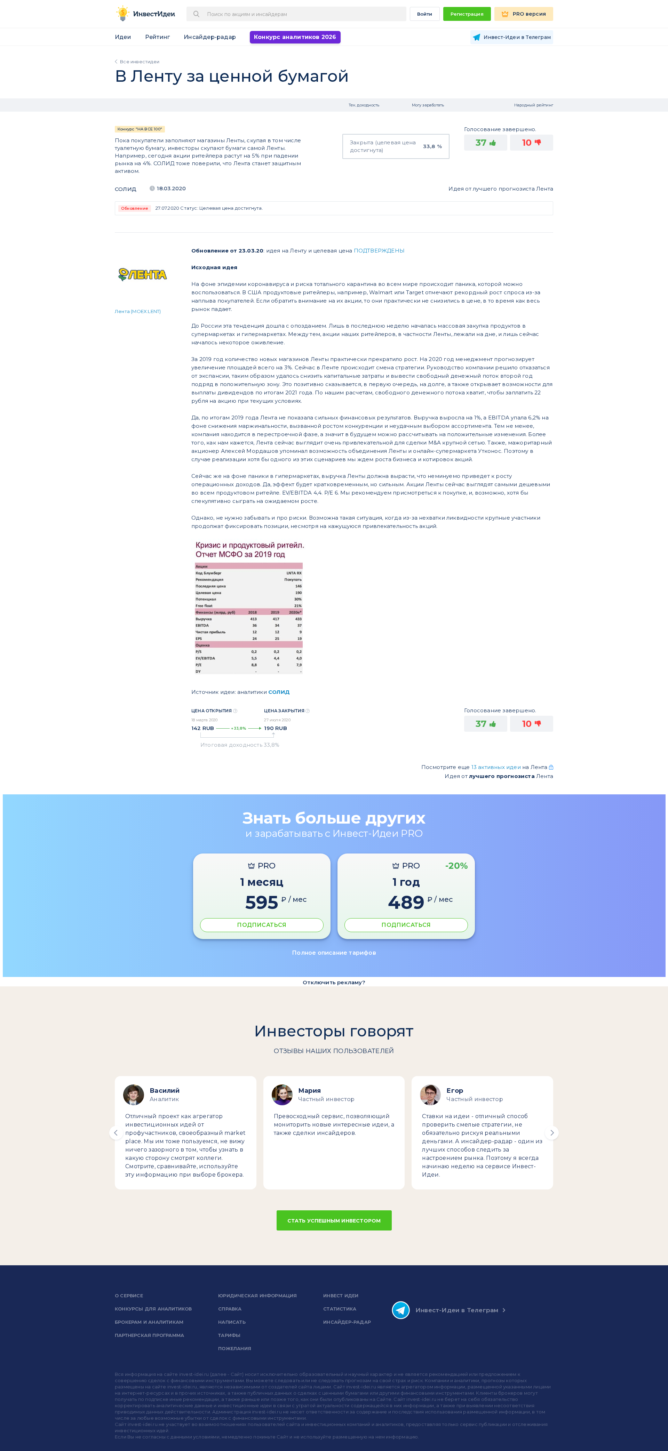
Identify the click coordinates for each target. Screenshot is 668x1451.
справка (229, 1309)
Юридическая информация (257, 1295)
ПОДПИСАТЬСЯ (261, 925)
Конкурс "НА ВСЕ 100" (140, 129)
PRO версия (529, 14)
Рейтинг (157, 37)
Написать (232, 1322)
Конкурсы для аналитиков (153, 1309)
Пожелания (234, 1348)
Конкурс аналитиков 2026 (295, 37)
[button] (116, 1133)
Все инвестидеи (139, 61)
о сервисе (129, 1295)
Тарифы (229, 1335)
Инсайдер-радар (210, 37)
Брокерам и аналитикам (149, 1322)
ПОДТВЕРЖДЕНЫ (379, 250)
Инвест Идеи (340, 1295)
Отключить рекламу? (334, 982)
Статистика (339, 1309)
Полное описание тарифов (334, 952)
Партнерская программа (149, 1335)
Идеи (123, 37)
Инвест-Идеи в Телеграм (456, 1310)
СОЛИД (125, 189)
